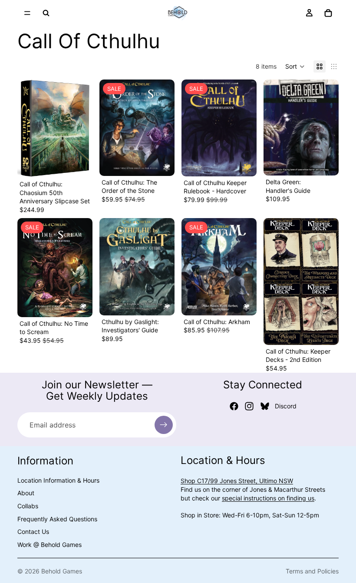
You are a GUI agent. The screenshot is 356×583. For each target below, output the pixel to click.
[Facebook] (234, 406)
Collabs (27, 506)
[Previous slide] (26, 128)
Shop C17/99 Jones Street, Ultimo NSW (237, 481)
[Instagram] (249, 406)
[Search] (46, 13)
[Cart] (328, 13)
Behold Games (61, 571)
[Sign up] (164, 425)
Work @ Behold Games (49, 544)
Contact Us (33, 532)
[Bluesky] (265, 406)
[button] (295, 66)
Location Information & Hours (58, 480)
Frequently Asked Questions (57, 519)
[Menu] (27, 13)
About (25, 493)
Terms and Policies (312, 571)
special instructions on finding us (268, 498)
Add (86, 164)
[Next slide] (82, 128)
